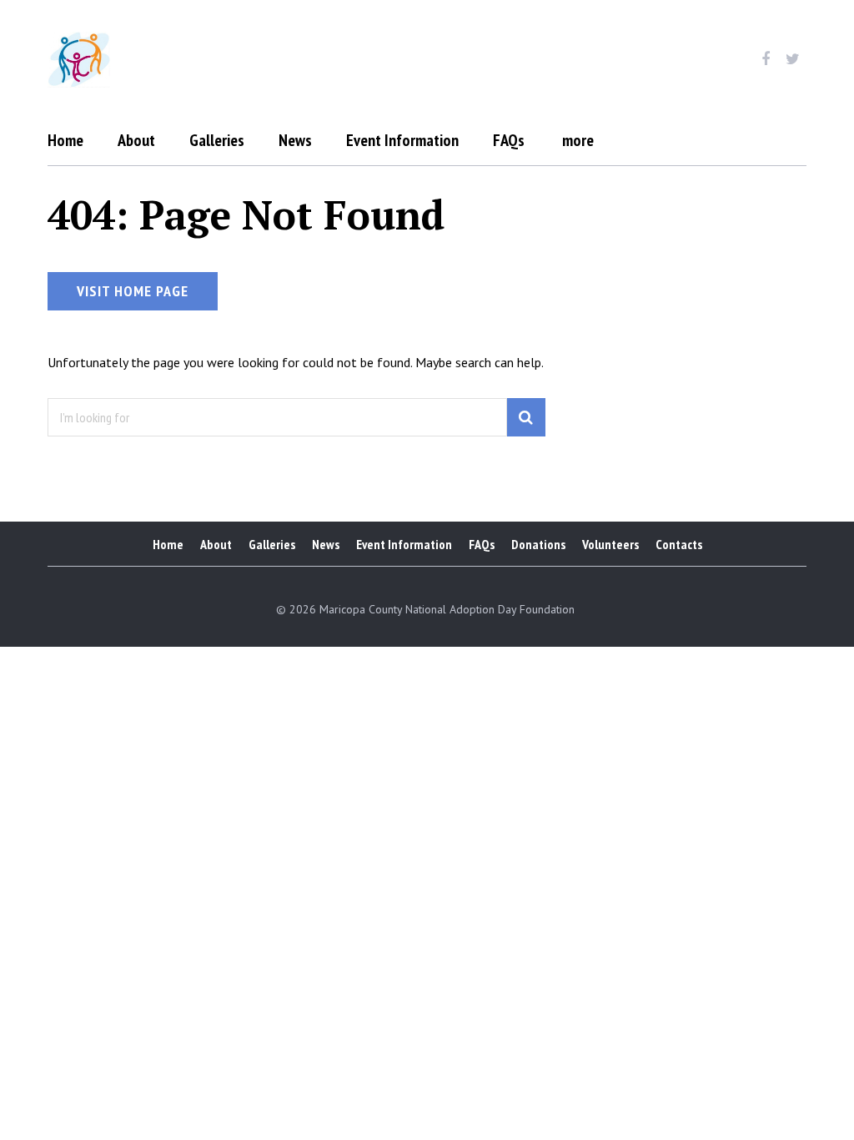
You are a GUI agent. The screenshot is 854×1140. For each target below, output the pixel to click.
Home (65, 140)
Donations (538, 544)
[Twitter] (792, 59)
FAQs (509, 140)
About (136, 140)
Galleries (216, 140)
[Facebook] (765, 59)
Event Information (402, 140)
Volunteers (610, 544)
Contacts (679, 544)
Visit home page (132, 290)
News (295, 140)
